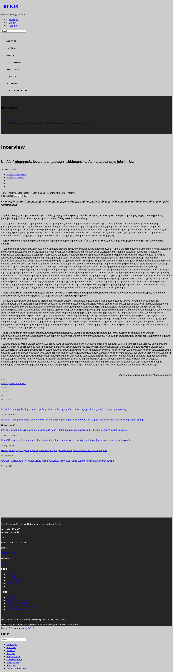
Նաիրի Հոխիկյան (16, 600)
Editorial (11, 48)
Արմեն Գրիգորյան (17, 384)
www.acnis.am (8, 563)
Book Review (12, 76)
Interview (11, 83)
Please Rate (7, 195)
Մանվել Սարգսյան (17, 603)
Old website (12, 583)
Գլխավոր (11, 644)
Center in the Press (16, 90)
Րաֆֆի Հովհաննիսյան (19, 606)
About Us (11, 41)
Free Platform (14, 62)
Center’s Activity (14, 580)
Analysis (11, 55)
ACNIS (31, 628)
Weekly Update (14, 69)
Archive (10, 586)
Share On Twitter (15, 177)
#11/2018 (4, 384)
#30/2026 (11, 597)
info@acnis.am (8, 552)
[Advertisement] (82, 486)
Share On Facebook (16, 174)
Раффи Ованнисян (16, 609)
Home (9, 117)
